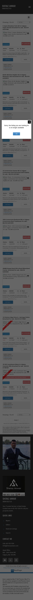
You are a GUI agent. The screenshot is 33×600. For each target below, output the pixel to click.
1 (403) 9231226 (7, 67)
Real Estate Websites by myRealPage (20, 567)
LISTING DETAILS (8, 59)
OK (16, 134)
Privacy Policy (7, 567)
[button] (5, 560)
